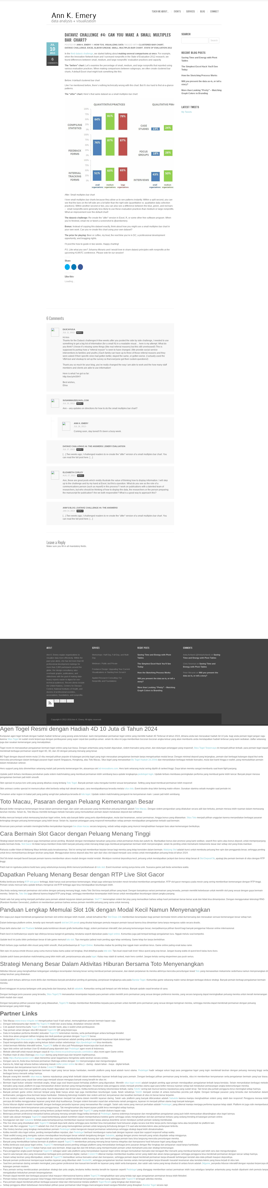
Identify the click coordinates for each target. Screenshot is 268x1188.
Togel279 (69, 1141)
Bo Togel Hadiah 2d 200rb (144, 760)
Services (190, 11)
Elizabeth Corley (73, 472)
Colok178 (52, 1067)
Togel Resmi (104, 1182)
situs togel (40, 1055)
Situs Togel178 (54, 994)
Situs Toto (191, 817)
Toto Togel (72, 783)
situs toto (129, 788)
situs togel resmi (133, 1082)
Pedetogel (74, 1048)
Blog (202, 11)
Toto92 (137, 1089)
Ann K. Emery (84, 45)
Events (177, 11)
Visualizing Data (114, 45)
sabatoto (78, 988)
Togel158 (51, 1030)
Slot (77, 1061)
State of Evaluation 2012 (158, 48)
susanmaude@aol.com (76, 400)
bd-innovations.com (108, 768)
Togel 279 (37, 1027)
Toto (197, 971)
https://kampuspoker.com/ (21, 1058)
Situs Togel (12, 739)
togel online (114, 934)
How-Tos (99, 45)
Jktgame (206, 1163)
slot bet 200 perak (70, 922)
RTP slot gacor (32, 882)
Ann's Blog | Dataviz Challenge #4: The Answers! (90, 508)
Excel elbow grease (99, 48)
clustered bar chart (151, 45)
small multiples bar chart (127, 48)
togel (94, 956)
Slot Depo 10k (115, 917)
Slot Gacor (26, 844)
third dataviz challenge (82, 53)
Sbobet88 (87, 1160)
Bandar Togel (138, 980)
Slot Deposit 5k (207, 858)
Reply (79, 333)
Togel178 (63, 1003)
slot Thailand (28, 928)
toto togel (85, 794)
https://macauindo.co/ (25, 1039)
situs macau (36, 1076)
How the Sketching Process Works (199, 75)
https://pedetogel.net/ (86, 1042)
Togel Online (86, 945)
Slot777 (98, 899)
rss (50, 703)
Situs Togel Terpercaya (205, 748)
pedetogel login (146, 774)
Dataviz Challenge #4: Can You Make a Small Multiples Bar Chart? (118, 37)
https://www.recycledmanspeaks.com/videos (71, 1051)
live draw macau (81, 826)
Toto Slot (23, 893)
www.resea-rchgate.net (26, 1020)
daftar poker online (65, 1064)
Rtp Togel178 (43, 1024)
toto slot (101, 867)
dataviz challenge (75, 48)
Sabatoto (173, 1098)
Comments (53, 60)
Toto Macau (141, 809)
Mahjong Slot (170, 849)
